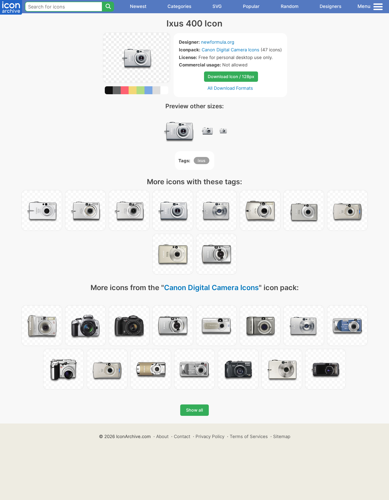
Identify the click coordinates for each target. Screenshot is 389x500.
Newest (138, 6)
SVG (217, 6)
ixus (201, 160)
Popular (251, 6)
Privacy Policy (210, 436)
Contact (182, 436)
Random (289, 6)
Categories (179, 6)
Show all (194, 410)
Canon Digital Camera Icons (230, 49)
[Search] (108, 7)
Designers (330, 6)
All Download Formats (230, 88)
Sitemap (281, 436)
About (162, 436)
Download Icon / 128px (231, 76)
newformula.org (217, 42)
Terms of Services (249, 436)
